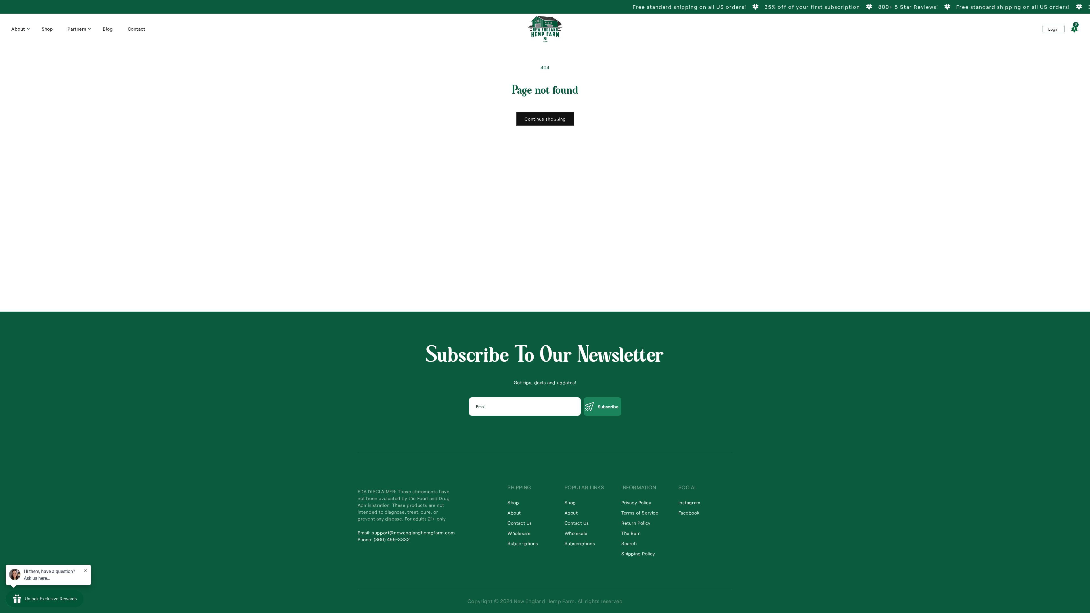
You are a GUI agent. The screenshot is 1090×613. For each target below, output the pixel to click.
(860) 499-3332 (392, 539)
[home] (545, 29)
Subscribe (608, 406)
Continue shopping (545, 118)
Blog (108, 29)
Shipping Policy (638, 553)
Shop (47, 29)
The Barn (631, 533)
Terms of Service (640, 512)
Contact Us (520, 523)
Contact (136, 29)
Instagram (689, 502)
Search (629, 543)
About (514, 512)
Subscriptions (523, 543)
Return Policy (636, 523)
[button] (19, 29)
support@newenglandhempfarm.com (413, 532)
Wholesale (519, 533)
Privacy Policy (636, 502)
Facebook (689, 512)
